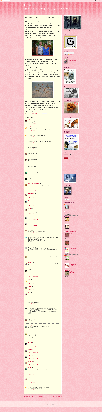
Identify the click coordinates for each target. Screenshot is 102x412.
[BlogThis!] (43, 113)
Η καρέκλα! (71, 233)
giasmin (29, 222)
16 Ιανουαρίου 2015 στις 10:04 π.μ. (33, 283)
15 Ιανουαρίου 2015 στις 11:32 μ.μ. (33, 148)
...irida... (29, 177)
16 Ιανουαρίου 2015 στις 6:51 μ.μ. (33, 346)
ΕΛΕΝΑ (29, 332)
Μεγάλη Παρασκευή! (72, 224)
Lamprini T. (30, 355)
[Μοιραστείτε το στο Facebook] (45, 113)
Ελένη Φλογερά (30, 325)
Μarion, (29, 255)
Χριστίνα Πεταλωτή (31, 228)
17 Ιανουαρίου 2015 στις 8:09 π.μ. (33, 382)
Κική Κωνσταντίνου (31, 246)
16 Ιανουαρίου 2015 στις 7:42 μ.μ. (33, 352)
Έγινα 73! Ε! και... (36, 5)
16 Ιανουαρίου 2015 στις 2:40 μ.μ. (33, 314)
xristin (29, 200)
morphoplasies (30, 385)
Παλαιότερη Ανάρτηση (56, 396)
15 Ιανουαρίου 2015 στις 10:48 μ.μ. (33, 123)
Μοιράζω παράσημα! (72, 248)
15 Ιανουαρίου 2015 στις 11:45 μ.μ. (33, 161)
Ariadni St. (29, 126)
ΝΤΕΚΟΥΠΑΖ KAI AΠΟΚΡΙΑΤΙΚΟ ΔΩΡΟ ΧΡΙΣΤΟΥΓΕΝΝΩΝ (72, 264)
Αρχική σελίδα (42, 396)
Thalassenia (29, 367)
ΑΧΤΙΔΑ (29, 292)
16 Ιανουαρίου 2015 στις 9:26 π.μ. (33, 251)
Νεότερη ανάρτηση (28, 396)
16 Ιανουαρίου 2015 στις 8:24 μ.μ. (33, 358)
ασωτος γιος (30, 342)
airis (28, 269)
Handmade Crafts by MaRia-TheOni (33, 183)
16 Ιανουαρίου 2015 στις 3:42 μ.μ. (33, 321)
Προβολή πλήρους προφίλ (72, 60)
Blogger (56, 404)
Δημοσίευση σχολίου (30, 391)
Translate (71, 54)
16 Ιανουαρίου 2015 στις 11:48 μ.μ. (33, 374)
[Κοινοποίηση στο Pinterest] (46, 113)
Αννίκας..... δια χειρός (68, 223)
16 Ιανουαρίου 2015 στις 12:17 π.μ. (33, 180)
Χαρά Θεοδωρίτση (31, 158)
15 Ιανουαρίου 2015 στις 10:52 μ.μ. (33, 136)
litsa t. (29, 133)
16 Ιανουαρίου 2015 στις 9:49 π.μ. (33, 258)
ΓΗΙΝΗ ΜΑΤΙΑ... (67, 240)
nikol (28, 306)
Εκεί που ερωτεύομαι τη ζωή (70, 211)
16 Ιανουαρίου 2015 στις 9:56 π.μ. (33, 266)
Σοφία (29, 318)
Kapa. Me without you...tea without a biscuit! (70, 232)
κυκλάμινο (30, 349)
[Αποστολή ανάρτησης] (40, 113)
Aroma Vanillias (67, 270)
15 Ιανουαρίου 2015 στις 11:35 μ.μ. (33, 154)
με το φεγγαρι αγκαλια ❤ (69, 204)
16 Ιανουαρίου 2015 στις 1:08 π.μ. (33, 219)
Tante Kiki (29, 208)
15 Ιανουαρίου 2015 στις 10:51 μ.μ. (33, 130)
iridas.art (66, 255)
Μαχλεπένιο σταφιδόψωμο (71, 272)
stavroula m (29, 262)
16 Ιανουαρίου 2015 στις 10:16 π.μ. (33, 303)
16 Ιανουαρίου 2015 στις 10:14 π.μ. (33, 289)
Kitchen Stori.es (67, 216)
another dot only (71, 205)
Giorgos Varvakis (30, 361)
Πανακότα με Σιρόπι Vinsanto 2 (72, 218)
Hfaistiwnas (29, 286)
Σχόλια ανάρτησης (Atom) (32, 398)
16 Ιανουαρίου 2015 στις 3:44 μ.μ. (33, 328)
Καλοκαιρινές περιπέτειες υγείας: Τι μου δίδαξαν (70, 213)
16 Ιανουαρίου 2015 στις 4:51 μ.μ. (33, 339)
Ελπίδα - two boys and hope (32, 152)
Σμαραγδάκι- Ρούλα (31, 171)
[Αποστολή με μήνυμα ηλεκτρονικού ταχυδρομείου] (42, 113)
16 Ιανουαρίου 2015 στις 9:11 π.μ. (33, 242)
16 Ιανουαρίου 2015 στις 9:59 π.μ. (33, 276)
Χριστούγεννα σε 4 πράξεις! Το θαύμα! (72, 241)
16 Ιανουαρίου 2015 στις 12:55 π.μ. (33, 213)
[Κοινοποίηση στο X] (44, 113)
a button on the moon (68, 247)
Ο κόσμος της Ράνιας (31, 193)
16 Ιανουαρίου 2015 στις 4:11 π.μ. (33, 225)
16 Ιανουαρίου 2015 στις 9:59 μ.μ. (33, 364)
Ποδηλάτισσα (30, 119)
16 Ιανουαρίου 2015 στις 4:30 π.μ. (33, 232)
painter (29, 279)
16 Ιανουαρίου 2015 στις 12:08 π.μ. (33, 173)
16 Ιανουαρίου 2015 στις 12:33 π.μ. (33, 197)
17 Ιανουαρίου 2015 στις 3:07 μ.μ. (33, 389)
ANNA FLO (29, 235)
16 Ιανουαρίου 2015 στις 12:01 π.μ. (33, 167)
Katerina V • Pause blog (31, 216)
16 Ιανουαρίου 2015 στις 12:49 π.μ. (33, 205)
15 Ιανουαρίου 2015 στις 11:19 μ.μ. (33, 142)
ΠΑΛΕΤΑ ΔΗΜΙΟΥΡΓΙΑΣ (69, 262)
